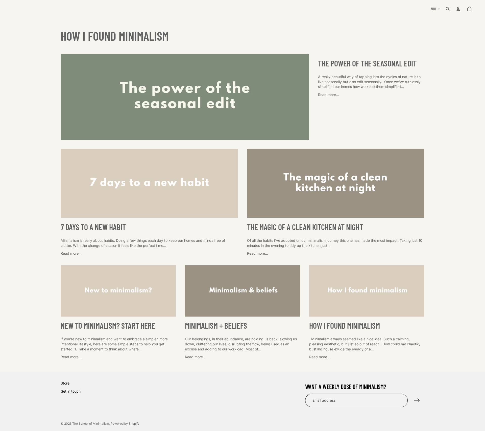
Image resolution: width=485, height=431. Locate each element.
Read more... (328, 94)
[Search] (447, 8)
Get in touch (71, 391)
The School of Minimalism (90, 423)
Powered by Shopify (125, 423)
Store (65, 383)
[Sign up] (417, 400)
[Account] (458, 8)
